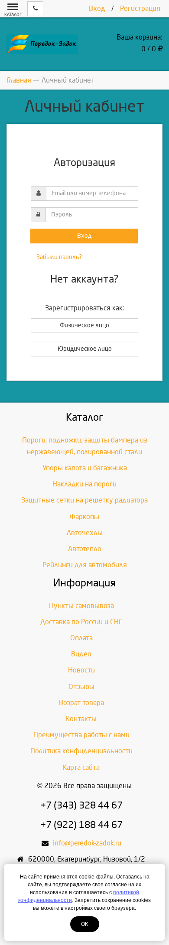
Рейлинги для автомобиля (84, 565)
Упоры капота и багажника (84, 468)
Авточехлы (85, 532)
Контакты (81, 718)
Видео (81, 654)
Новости (81, 670)
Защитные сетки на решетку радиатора (84, 500)
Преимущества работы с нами (81, 735)
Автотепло (84, 548)
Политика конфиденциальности (81, 751)
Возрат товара (81, 702)
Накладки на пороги (84, 484)
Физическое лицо (84, 325)
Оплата (81, 638)
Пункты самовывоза (81, 605)
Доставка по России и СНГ (81, 622)
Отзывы (81, 686)
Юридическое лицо (85, 349)
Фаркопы (84, 516)
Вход (97, 8)
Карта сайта (81, 767)
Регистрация (140, 8)
